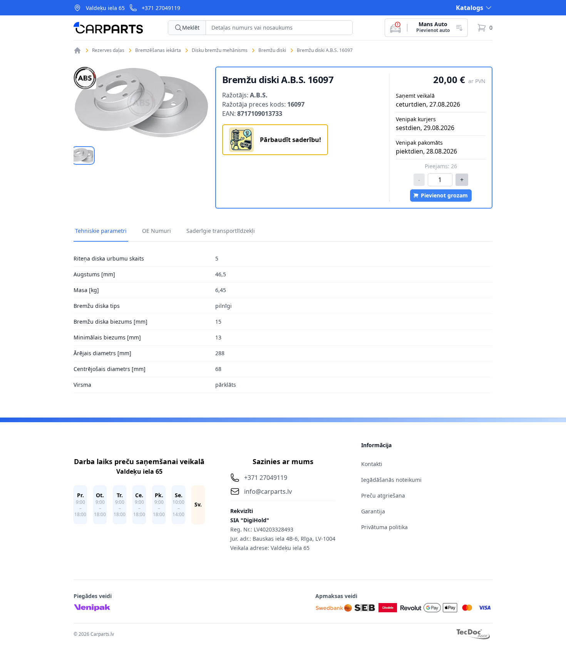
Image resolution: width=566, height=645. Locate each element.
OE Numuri (156, 230)
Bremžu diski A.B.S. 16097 (325, 50)
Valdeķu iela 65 (105, 8)
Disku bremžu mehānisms (220, 50)
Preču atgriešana (383, 495)
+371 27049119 (161, 8)
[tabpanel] (141, 103)
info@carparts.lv (268, 491)
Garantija (373, 511)
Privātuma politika (384, 527)
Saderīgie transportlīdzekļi (220, 230)
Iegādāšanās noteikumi (391, 479)
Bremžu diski (272, 50)
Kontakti (371, 464)
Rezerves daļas (108, 50)
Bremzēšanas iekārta (158, 50)
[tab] (83, 155)
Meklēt (190, 27)
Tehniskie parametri (101, 230)
